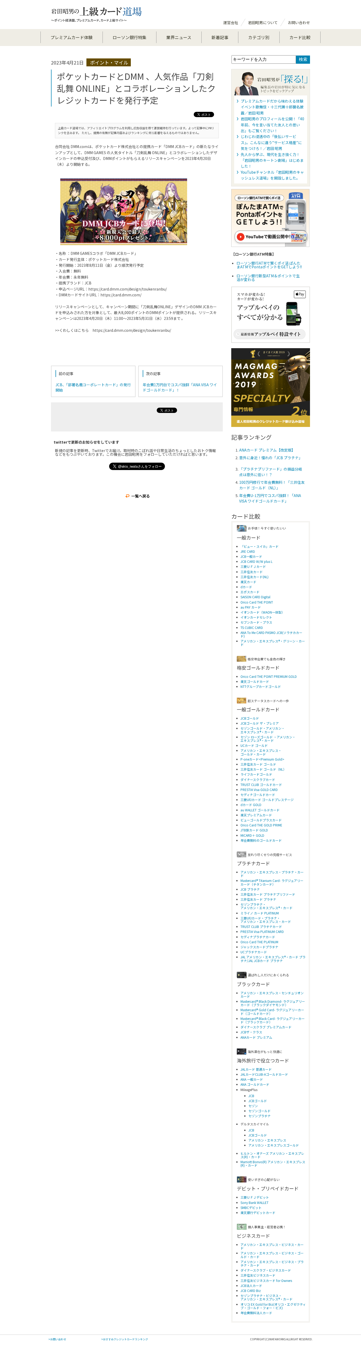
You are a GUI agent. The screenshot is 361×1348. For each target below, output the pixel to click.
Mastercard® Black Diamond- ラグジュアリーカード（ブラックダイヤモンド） (272, 1003)
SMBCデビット (251, 1207)
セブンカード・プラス (256, 622)
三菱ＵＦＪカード (253, 566)
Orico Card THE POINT (256, 602)
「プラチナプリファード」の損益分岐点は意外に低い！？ (270, 471)
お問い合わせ (299, 22)
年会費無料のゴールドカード (261, 840)
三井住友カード (251, 571)
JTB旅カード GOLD (254, 830)
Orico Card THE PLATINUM (259, 942)
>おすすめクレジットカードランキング (124, 1339)
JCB (251, 1095)
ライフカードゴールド (256, 774)
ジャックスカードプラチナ (259, 947)
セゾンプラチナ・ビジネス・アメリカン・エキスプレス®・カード (266, 1297)
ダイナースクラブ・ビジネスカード (265, 1270)
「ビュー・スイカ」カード (259, 546)
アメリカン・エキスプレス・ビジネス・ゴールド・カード (272, 1255)
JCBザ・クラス (251, 1032)
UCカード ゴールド (254, 745)
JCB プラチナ (250, 889)
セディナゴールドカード (257, 794)
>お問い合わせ (57, 1339)
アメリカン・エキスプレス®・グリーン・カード (272, 643)
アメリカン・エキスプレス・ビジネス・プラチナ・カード (272, 1263)
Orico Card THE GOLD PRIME (261, 825)
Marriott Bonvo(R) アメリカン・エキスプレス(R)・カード (272, 1163)
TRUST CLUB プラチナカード (261, 926)
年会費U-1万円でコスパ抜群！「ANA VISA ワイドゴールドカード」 (270, 498)
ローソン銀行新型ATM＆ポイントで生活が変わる (268, 277)
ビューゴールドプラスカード (261, 820)
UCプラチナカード (253, 952)
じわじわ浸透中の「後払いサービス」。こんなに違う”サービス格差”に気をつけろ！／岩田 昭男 (271, 142)
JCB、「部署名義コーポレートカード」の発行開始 (93, 387)
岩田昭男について (263, 22)
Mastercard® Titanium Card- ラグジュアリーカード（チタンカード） (271, 882)
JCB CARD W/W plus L (256, 561)
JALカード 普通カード (256, 1069)
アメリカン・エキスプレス (267, 1140)
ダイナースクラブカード (257, 779)
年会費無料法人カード (256, 1312)
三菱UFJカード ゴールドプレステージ (267, 799)
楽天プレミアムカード (256, 815)
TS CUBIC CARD (251, 627)
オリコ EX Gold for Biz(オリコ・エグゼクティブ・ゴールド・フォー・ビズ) (273, 1306)
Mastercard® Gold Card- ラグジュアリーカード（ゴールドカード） (272, 1011)
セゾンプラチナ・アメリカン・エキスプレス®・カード (266, 906)
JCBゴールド (249, 718)
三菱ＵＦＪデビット (254, 1197)
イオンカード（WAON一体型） (262, 612)
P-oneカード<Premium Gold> (262, 759)
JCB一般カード (251, 556)
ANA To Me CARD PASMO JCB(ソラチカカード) (271, 634)
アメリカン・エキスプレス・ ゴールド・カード (260, 752)
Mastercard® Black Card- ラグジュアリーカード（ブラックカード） (272, 1020)
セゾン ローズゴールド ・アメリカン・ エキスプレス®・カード (267, 739)
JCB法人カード (251, 1285)
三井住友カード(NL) (254, 576)
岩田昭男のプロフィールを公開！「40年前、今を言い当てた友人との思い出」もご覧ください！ (272, 124)
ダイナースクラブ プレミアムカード (265, 1027)
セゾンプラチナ (259, 1116)
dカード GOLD (250, 804)
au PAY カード (250, 607)
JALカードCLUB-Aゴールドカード (264, 1074)
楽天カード (248, 581)
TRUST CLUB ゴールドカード (261, 784)
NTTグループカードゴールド (260, 686)
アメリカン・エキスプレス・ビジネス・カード (272, 1246)
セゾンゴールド (259, 1110)
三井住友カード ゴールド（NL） (263, 769)
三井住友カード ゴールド (258, 764)
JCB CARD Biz (250, 1290)
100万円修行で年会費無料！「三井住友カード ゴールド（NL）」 (272, 485)
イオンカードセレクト (256, 617)
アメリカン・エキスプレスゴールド (273, 1145)
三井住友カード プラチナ (258, 899)
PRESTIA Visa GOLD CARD (259, 789)
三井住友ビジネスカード (257, 1275)
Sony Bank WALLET (254, 1202)
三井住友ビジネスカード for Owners (266, 1280)
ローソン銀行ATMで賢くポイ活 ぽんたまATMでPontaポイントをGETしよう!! (269, 264)
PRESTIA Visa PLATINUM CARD (262, 931)
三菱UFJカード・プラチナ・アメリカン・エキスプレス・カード (265, 920)
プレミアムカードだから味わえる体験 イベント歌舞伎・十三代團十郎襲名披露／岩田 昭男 (272, 107)
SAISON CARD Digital (255, 597)
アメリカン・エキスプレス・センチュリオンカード (272, 995)
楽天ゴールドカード (254, 681)
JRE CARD (247, 551)
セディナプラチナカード (257, 937)
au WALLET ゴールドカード (260, 810)
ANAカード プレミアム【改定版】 (267, 450)
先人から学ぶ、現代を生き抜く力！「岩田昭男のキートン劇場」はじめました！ (272, 160)
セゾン (253, 1105)
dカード (246, 587)
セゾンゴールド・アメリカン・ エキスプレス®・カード (262, 730)
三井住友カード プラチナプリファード (267, 894)
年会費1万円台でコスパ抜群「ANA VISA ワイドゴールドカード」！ (180, 387)
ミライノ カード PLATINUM (259, 913)
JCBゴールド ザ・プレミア (259, 723)
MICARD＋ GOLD (252, 835)
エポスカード (250, 592)
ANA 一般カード (251, 1079)
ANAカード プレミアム (256, 1037)
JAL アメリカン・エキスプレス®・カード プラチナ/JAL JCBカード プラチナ (273, 959)
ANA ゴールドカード (254, 1084)
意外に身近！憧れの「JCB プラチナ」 (270, 457)
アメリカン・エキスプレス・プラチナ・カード (272, 874)
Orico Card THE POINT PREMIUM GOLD (268, 676)
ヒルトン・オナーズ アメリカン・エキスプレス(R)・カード (272, 1155)
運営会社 (230, 22)
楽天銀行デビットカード (257, 1212)
